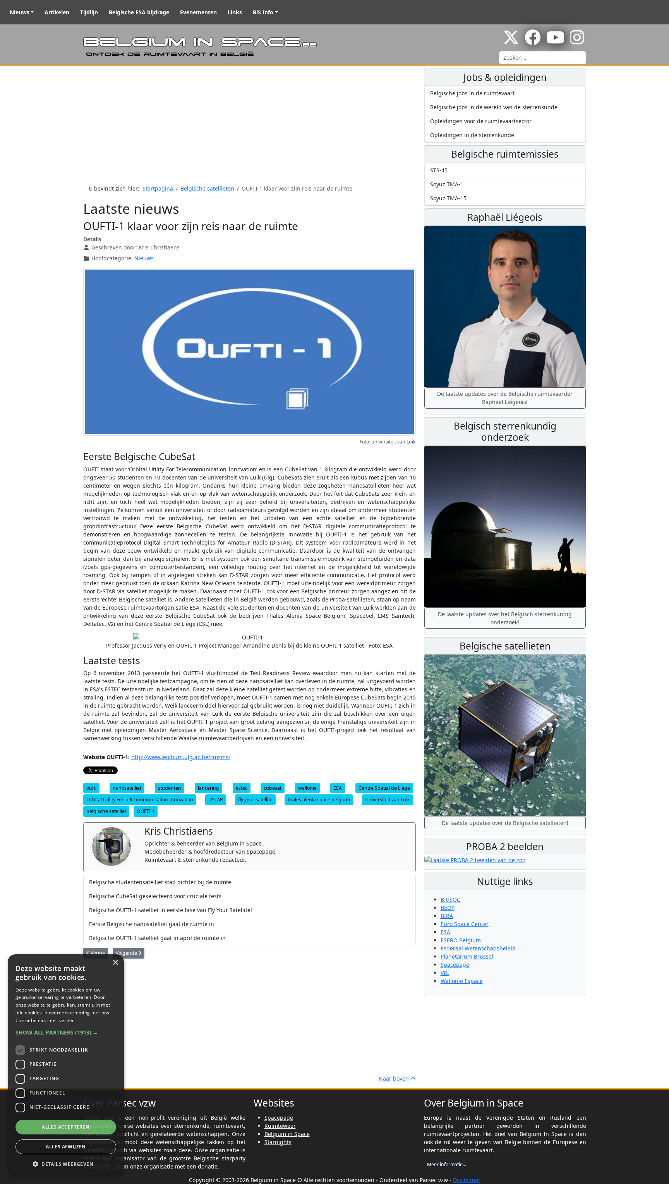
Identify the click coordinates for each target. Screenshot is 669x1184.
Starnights (278, 1142)
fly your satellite (255, 799)
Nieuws (19, 12)
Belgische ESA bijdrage (139, 12)
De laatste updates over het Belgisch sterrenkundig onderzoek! (505, 618)
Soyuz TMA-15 (448, 198)
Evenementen (198, 12)
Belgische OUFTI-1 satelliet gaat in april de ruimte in (157, 938)
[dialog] (66, 1065)
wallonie (307, 788)
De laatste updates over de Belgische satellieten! (505, 823)
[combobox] (542, 57)
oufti (91, 788)
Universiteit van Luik (387, 799)
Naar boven (394, 1078)
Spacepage (455, 964)
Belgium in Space (287, 1134)
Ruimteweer (280, 1125)
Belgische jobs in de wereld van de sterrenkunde (494, 107)
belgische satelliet (106, 811)
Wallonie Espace (462, 981)
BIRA (447, 915)
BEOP (448, 907)
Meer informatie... (446, 1164)
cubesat (272, 788)
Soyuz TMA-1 (446, 184)
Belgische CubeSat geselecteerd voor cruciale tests (155, 896)
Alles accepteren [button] (65, 1127)
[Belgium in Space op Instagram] (577, 41)
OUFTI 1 (145, 811)
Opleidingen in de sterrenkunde (472, 135)
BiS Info (263, 12)
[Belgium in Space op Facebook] (533, 41)
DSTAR (215, 799)
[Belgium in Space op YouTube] (555, 41)
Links (235, 12)
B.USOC (450, 899)
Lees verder (60, 1020)
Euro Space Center (465, 924)
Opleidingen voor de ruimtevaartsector (481, 121)
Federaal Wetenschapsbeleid (478, 948)
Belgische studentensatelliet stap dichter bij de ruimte (160, 882)
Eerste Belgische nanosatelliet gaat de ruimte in (151, 924)
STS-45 (439, 170)
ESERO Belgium (461, 940)
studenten (169, 788)
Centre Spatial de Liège (384, 788)
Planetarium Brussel (467, 956)
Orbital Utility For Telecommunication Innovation (139, 799)
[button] (65, 1032)
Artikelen (57, 12)
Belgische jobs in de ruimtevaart (472, 93)
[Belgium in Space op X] (511, 41)
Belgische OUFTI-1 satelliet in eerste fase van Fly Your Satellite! (170, 910)
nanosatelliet (127, 788)
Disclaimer (466, 1180)
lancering (208, 788)
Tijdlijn (89, 12)
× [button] (115, 963)
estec (241, 788)
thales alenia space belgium (319, 799)
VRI (445, 972)
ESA (337, 788)
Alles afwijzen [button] (66, 1146)
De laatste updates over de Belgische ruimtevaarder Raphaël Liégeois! (505, 398)
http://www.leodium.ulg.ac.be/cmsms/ (180, 757)
